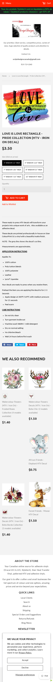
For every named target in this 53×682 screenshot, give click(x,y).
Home (4, 76)
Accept (25, 660)
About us (27, 606)
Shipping (26, 610)
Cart (48, 3)
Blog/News (26, 623)
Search (26, 602)
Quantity (5, 184)
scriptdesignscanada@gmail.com (26, 59)
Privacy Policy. (25, 653)
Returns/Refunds (26, 619)
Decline (25, 668)
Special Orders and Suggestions (26, 615)
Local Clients (26, 598)
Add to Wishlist (9, 204)
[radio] (11, 163)
